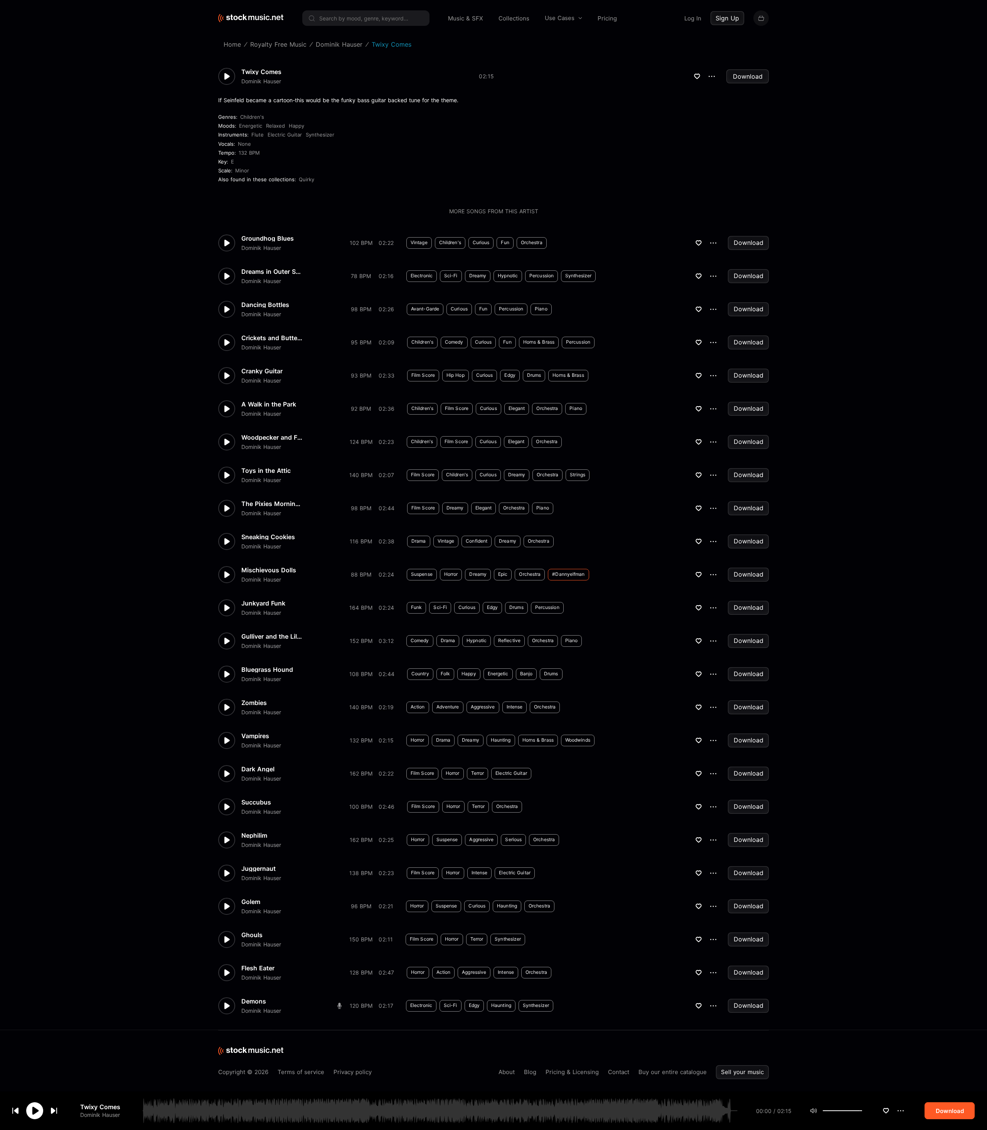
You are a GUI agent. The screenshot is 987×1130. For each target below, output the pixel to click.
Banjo (526, 673)
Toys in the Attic (266, 470)
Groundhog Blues (267, 238)
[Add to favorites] (886, 1110)
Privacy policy (352, 1072)
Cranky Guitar (262, 371)
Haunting (501, 740)
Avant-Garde (425, 309)
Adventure (447, 707)
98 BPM (361, 309)
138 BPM (360, 873)
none (244, 144)
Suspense (422, 574)
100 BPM (360, 806)
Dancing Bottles (265, 305)
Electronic (422, 275)
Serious (513, 839)
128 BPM (361, 972)
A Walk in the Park (268, 404)
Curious (481, 242)
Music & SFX (465, 18)
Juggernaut (258, 868)
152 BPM (361, 641)
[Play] (34, 1110)
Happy (296, 126)
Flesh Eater (258, 968)
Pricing (607, 18)
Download (748, 76)
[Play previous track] (15, 1110)
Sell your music (742, 1072)
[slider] (862, 1110)
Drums (534, 375)
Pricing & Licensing (572, 1072)
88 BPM (361, 574)
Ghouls (252, 935)
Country (420, 673)
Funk (416, 607)
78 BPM (361, 276)
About (507, 1072)
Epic (502, 574)
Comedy (454, 342)
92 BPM (361, 408)
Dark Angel (258, 769)
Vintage (419, 242)
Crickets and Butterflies (272, 338)
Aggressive (483, 707)
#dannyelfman (568, 574)
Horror (451, 574)
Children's (252, 117)
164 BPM (360, 607)
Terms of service (301, 1072)
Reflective (509, 640)
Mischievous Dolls (268, 570)
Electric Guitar (285, 135)
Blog (530, 1072)
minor (242, 170)
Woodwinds (577, 740)
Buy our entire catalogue (672, 1072)
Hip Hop (455, 375)
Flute (257, 135)
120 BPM (361, 1005)
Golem (250, 902)
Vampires (255, 736)
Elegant (517, 408)
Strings (577, 474)
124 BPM (361, 442)
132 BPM (249, 153)
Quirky (306, 179)
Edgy (509, 375)
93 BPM (361, 375)
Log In (692, 18)
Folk (445, 673)
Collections (514, 18)
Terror (477, 773)
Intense (515, 707)
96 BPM (361, 906)
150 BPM (360, 939)
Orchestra (531, 242)
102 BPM (361, 242)
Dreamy (478, 275)
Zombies (254, 703)
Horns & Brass (538, 342)
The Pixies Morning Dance (272, 504)
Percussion (541, 275)
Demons (253, 1001)
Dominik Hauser (100, 1114)
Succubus (256, 802)
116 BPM (361, 541)
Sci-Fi (451, 275)
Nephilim (254, 835)
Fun (505, 242)
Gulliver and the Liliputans (272, 636)
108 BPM (360, 674)
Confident (476, 541)
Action (418, 707)
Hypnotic (508, 275)
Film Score (423, 375)
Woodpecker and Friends (272, 437)
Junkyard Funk (263, 603)
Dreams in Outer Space (272, 271)
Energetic (250, 126)
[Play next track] (54, 1110)
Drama (418, 541)
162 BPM (361, 773)
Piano (541, 309)
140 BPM (360, 475)
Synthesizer (320, 135)
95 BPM (361, 342)
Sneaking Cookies (268, 537)
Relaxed (275, 126)
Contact (618, 1072)
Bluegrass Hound (267, 669)
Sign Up (727, 18)
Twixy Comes (100, 1107)
